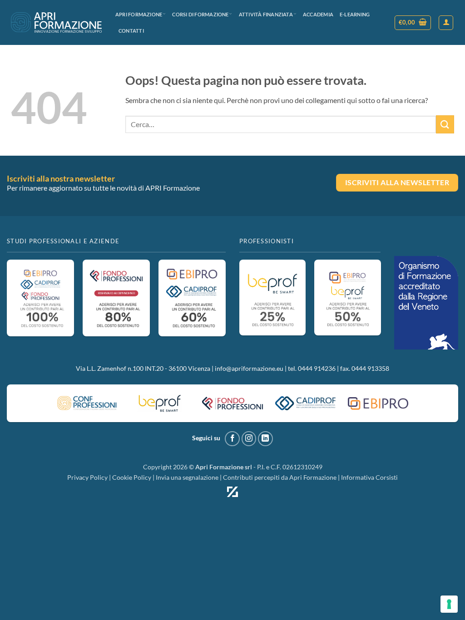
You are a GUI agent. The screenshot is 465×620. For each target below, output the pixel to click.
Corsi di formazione (200, 14)
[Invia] (445, 124)
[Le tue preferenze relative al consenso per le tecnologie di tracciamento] (449, 604)
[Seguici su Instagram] (249, 438)
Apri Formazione (138, 14)
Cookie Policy (131, 477)
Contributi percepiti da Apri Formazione (279, 477)
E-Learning (355, 14)
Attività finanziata (266, 14)
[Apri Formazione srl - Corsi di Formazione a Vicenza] (56, 22)
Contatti (131, 31)
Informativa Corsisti (369, 477)
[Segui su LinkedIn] (265, 438)
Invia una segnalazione (187, 477)
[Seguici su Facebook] (232, 438)
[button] (413, 22)
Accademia (318, 14)
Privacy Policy (87, 477)
